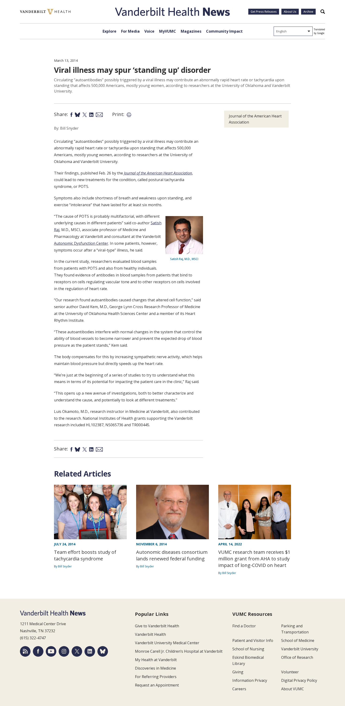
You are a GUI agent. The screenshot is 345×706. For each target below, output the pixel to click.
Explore (109, 31)
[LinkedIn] (89, 651)
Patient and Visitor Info (252, 640)
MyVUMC (167, 31)
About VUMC (292, 688)
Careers (239, 688)
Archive (308, 12)
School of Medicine (297, 640)
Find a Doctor (244, 625)
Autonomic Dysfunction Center (81, 243)
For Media (130, 31)
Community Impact (224, 31)
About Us (290, 12)
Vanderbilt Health (150, 634)
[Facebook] (38, 651)
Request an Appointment (157, 685)
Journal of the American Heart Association (255, 119)
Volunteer (290, 672)
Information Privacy (249, 680)
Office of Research (297, 657)
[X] (77, 651)
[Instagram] (64, 651)
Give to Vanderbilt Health (157, 625)
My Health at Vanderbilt (156, 659)
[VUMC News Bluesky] (102, 651)
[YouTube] (51, 651)
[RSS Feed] (25, 651)
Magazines (191, 31)
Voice (149, 31)
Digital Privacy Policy (299, 680)
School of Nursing (248, 649)
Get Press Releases (264, 12)
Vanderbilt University (299, 649)
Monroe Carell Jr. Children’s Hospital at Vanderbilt (178, 651)
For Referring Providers (155, 676)
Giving (237, 672)
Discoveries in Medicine (155, 668)
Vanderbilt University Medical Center (167, 642)
